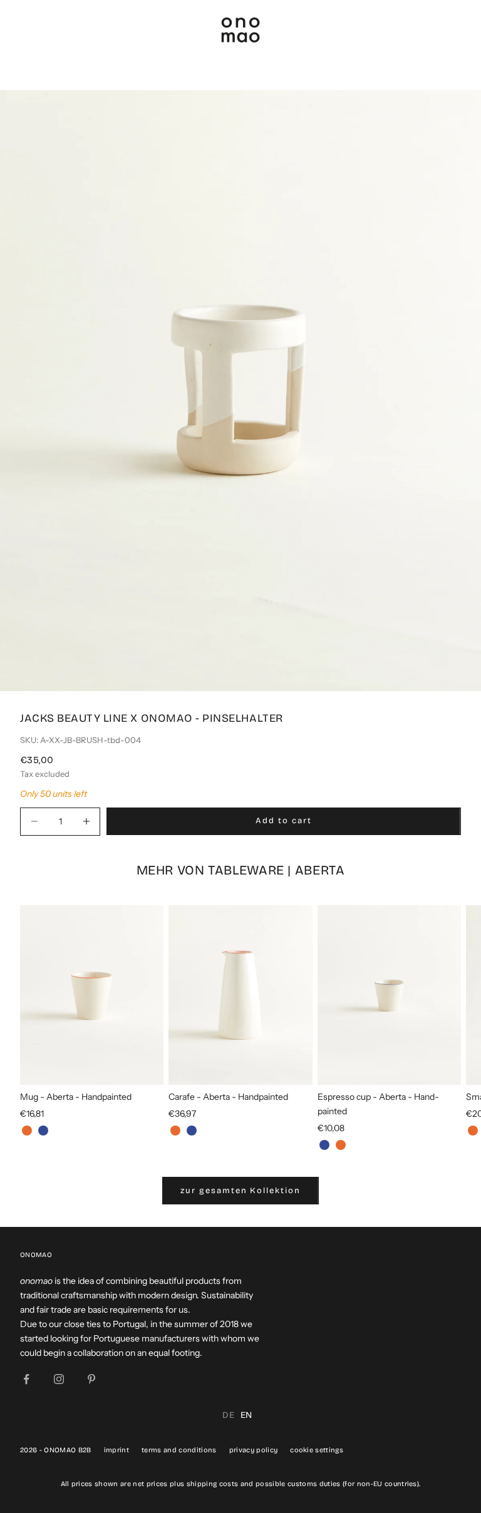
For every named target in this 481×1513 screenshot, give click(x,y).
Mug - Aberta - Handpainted (76, 1096)
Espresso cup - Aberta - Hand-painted (378, 1104)
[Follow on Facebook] (26, 1379)
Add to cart (283, 821)
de (228, 1415)
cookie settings (316, 1450)
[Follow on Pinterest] (91, 1379)
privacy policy (253, 1450)
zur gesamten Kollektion (240, 1191)
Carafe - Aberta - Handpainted (228, 1096)
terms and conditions (179, 1450)
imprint (116, 1450)
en (246, 1415)
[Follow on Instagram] (59, 1379)
